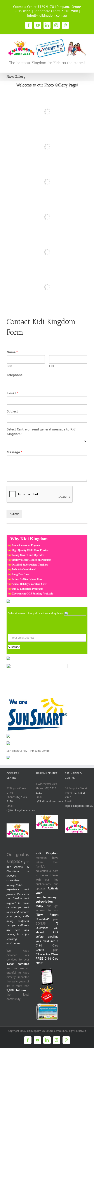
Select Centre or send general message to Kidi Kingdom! (41, 431)
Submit (14, 514)
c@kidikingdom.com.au (21, 810)
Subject (12, 411)
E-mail (13, 393)
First (9, 366)
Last (51, 366)
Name (12, 352)
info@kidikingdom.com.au (47, 15)
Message (14, 452)
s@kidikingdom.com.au (79, 806)
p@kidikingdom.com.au (50, 801)
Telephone (15, 375)
